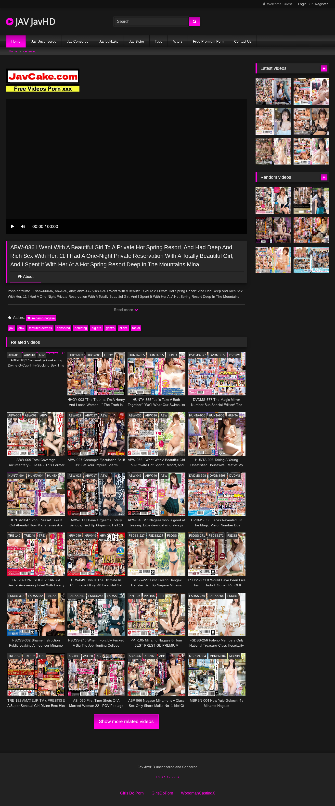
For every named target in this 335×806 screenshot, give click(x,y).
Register (321, 4)
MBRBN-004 (197, 656)
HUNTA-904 (16, 475)
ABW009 (31, 415)
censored (29, 51)
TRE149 (29, 535)
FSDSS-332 (16, 596)
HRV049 (90, 535)
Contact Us (242, 41)
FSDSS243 (95, 596)
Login (302, 4)
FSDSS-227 (137, 535)
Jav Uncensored (43, 41)
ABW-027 (75, 415)
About (27, 276)
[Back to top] (319, 791)
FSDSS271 (216, 535)
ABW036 (151, 415)
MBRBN (234, 656)
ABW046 (151, 475)
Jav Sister (136, 41)
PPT (161, 596)
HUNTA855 (156, 355)
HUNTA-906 (197, 415)
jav (11, 328)
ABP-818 (14, 355)
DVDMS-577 (197, 355)
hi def (123, 328)
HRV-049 (75, 535)
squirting (81, 328)
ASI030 (88, 656)
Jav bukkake (108, 41)
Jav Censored (78, 41)
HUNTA (173, 355)
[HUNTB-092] (273, 260)
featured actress (40, 328)
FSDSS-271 (197, 535)
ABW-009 (14, 415)
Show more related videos (126, 721)
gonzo (110, 328)
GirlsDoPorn (162, 793)
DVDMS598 (218, 475)
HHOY (108, 355)
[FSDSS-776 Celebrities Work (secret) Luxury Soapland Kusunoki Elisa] (311, 121)
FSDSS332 (35, 596)
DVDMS (234, 355)
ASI (99, 656)
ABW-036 (135, 415)
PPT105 (149, 596)
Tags (158, 41)
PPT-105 (134, 596)
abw (21, 328)
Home (16, 41)
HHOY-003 (76, 355)
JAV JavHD (34, 21)
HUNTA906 (216, 415)
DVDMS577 (218, 355)
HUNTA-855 (137, 355)
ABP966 (149, 656)
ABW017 (91, 475)
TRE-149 (14, 535)
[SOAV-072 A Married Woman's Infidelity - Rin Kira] (311, 200)
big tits (96, 328)
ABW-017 (75, 475)
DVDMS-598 (197, 475)
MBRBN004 (218, 656)
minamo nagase (43, 318)
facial (136, 328)
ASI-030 (74, 656)
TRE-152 (14, 656)
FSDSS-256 (197, 596)
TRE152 (29, 656)
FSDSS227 (155, 535)
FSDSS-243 (77, 596)
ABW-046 (135, 475)
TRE (42, 535)
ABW (43, 415)
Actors (177, 41)
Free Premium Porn (208, 41)
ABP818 (29, 355)
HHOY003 (94, 355)
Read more (124, 310)
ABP (42, 355)
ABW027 (91, 415)
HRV (103, 535)
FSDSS (172, 535)
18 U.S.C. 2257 (168, 777)
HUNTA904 (35, 475)
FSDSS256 (216, 596)
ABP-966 (135, 656)
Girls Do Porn (132, 793)
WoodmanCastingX (198, 793)
